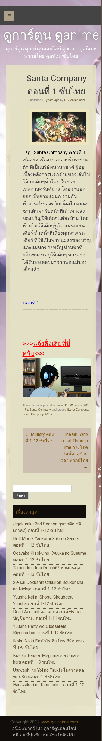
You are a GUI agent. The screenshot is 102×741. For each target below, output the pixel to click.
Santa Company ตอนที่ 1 (39, 414)
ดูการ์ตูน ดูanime (51, 35)
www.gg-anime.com (59, 721)
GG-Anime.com (74, 100)
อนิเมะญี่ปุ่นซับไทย (30, 734)
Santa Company (40, 409)
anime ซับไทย (64, 405)
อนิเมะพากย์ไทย (27, 728)
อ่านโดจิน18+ (62, 734)
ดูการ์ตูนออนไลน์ (60, 728)
